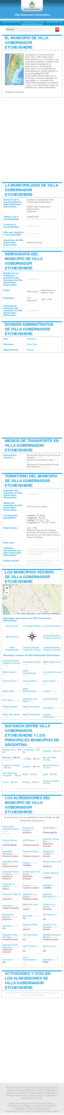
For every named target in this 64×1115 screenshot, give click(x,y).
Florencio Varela (51, 781)
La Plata (27, 759)
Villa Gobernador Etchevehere (32, 15)
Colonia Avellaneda (48, 715)
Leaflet (22, 613)
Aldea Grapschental (11, 648)
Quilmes (27, 766)
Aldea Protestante (31, 714)
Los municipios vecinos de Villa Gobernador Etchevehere (29, 577)
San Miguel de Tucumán (10, 774)
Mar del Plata (49, 757)
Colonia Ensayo (50, 699)
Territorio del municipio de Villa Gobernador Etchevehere (31, 481)
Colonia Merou (30, 681)
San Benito (48, 708)
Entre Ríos (32, 344)
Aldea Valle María (11, 714)
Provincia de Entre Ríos (11, 22)
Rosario (7, 757)
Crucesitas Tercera (52, 672)
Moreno (26, 782)
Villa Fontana (11, 626)
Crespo (46, 691)
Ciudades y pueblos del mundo (37, 1106)
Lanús (6, 782)
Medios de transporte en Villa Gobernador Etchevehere (32, 445)
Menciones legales (19, 1103)
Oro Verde (8, 700)
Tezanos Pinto (9, 681)
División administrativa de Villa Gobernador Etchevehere (29, 329)
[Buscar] (57, 29)
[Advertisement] (32, 139)
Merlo (25, 774)
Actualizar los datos (14, 92)
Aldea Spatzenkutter (29, 690)
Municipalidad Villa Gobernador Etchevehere (42, 23)
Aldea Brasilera (10, 706)
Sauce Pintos (49, 681)
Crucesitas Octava (32, 626)
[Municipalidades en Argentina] (32, 6)
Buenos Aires (9, 750)
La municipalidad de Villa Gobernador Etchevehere (31, 190)
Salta (45, 774)
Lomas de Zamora (12, 765)
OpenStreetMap (43, 613)
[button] (7, 588)
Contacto (13, 1106)
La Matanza (28, 750)
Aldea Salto (8, 691)
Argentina (31, 339)
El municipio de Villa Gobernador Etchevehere (26, 42)
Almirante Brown (51, 765)
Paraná (30, 350)
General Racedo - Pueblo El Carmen (52, 636)
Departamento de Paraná (34, 22)
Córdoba (47, 751)
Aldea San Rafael (31, 706)
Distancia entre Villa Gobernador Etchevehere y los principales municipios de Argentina (32, 735)
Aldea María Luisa (52, 662)
